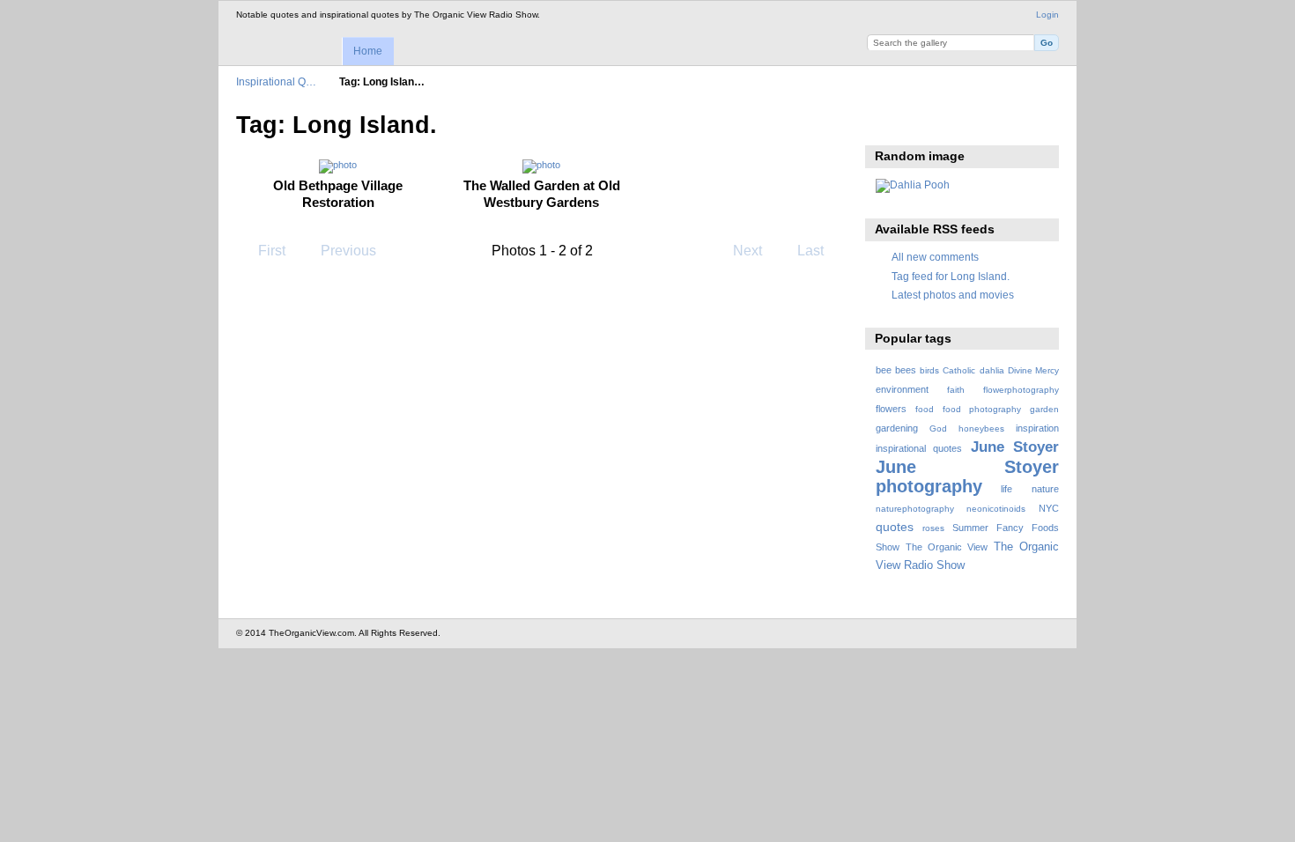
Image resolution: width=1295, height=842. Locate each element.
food (924, 409)
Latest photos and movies (953, 294)
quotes (895, 527)
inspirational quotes (919, 448)
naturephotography (915, 508)
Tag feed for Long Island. (951, 276)
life (1006, 489)
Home (367, 51)
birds (929, 370)
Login (1047, 14)
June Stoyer (1015, 447)
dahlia (992, 370)
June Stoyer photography (967, 476)
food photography (982, 409)
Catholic (959, 370)
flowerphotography (1021, 390)
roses (933, 528)
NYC (1049, 508)
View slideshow (885, 123)
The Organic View (947, 547)
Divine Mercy (1033, 370)
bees (905, 370)
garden (1044, 409)
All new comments (935, 256)
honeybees (981, 428)
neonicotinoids (995, 508)
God (938, 428)
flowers (891, 408)
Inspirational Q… (276, 81)
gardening (897, 428)
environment (902, 389)
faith (956, 390)
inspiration (1037, 428)
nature (1045, 489)
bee (884, 370)
